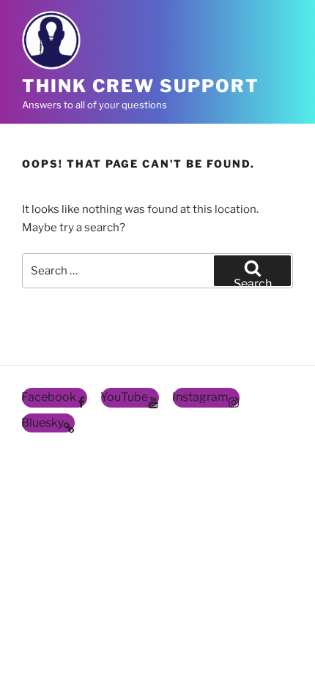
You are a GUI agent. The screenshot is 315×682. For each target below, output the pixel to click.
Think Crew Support (140, 86)
